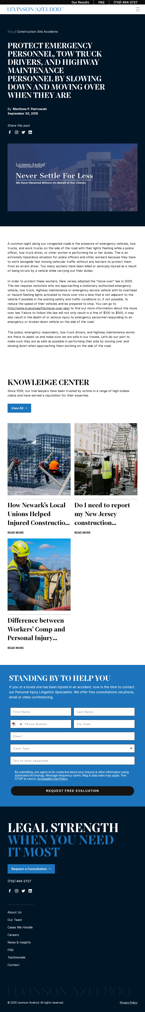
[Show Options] (131, 748)
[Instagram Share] (16, 132)
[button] (137, 9)
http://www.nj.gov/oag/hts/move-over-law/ (39, 308)
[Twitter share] (23, 132)
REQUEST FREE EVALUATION (72, 790)
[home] (36, 9)
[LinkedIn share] (30, 132)
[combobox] (16, 724)
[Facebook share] (10, 132)
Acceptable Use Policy (52, 778)
